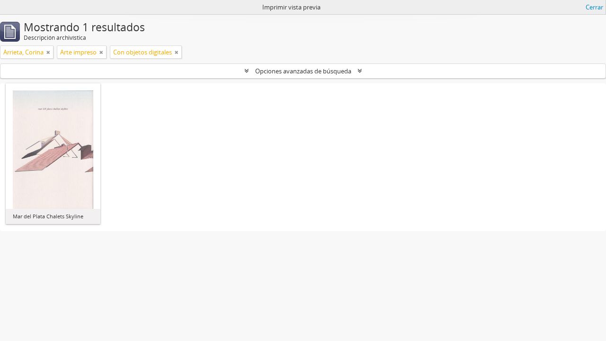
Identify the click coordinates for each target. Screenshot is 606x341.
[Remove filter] (48, 52)
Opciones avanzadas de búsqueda (303, 71)
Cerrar (594, 7)
